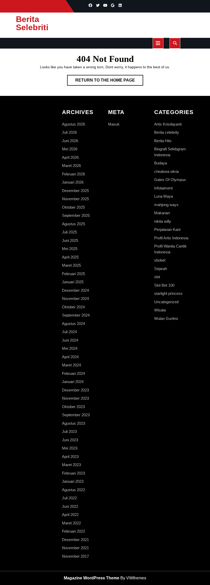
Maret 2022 (71, 523)
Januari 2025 (72, 282)
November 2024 (75, 298)
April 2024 (70, 357)
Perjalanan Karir (167, 229)
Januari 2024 (72, 381)
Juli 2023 (69, 431)
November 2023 (75, 398)
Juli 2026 (69, 132)
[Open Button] (158, 43)
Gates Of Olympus (170, 179)
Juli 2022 (69, 498)
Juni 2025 (70, 240)
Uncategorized (166, 302)
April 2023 (70, 456)
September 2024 (76, 315)
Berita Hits (163, 141)
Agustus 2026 (73, 124)
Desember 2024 (75, 290)
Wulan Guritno (166, 318)
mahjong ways (166, 204)
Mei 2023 (69, 448)
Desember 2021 (75, 539)
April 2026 (70, 157)
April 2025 (70, 257)
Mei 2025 (69, 248)
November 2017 (75, 556)
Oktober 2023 (73, 406)
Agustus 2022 (73, 490)
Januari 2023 (72, 481)
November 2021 (75, 548)
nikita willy (162, 221)
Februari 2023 (73, 473)
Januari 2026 (72, 182)
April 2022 (70, 514)
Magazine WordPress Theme (91, 578)
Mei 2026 (69, 149)
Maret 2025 (71, 265)
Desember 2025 (75, 190)
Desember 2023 (75, 390)
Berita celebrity (166, 132)
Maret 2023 (71, 465)
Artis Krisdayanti (168, 124)
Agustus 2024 (73, 323)
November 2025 (75, 199)
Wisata (160, 310)
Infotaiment (163, 188)
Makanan (162, 213)
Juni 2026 (70, 141)
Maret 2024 (71, 365)
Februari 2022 (73, 531)
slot (157, 277)
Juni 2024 (70, 340)
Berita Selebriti (32, 23)
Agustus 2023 (73, 423)
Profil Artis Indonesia (171, 238)
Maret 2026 (71, 165)
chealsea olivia (166, 171)
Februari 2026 (73, 174)
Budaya (160, 163)
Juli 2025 (69, 232)
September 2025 (76, 215)
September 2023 (76, 415)
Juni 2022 (70, 506)
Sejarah (160, 268)
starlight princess (168, 293)
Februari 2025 (73, 274)
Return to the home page (109, 82)
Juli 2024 (69, 332)
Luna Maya (163, 196)
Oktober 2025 (73, 207)
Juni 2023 (70, 440)
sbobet (159, 260)
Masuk (114, 124)
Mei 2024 (69, 348)
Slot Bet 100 (164, 285)
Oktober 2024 (73, 307)
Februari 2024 (73, 373)
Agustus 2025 (73, 224)
